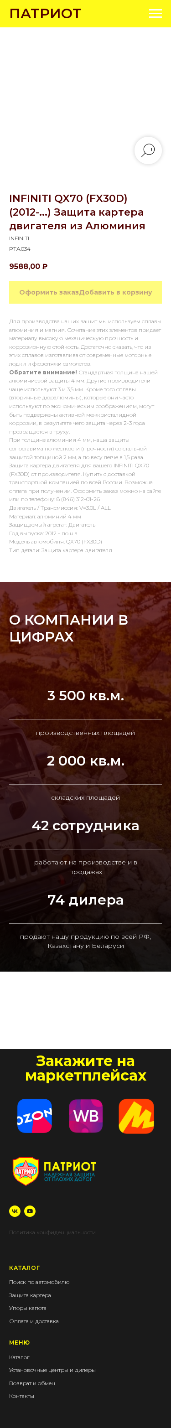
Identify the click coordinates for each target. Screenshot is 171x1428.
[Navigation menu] (155, 13)
